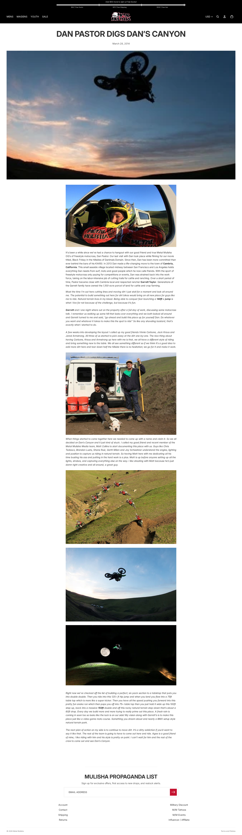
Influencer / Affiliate (179, 819)
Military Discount (179, 804)
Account (62, 804)
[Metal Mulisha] (121, 17)
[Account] (224, 16)
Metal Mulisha (18, 831)
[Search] (217, 16)
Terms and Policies (228, 831)
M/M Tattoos (179, 809)
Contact (63, 809)
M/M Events (179, 814)
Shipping (63, 814)
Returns (63, 819)
